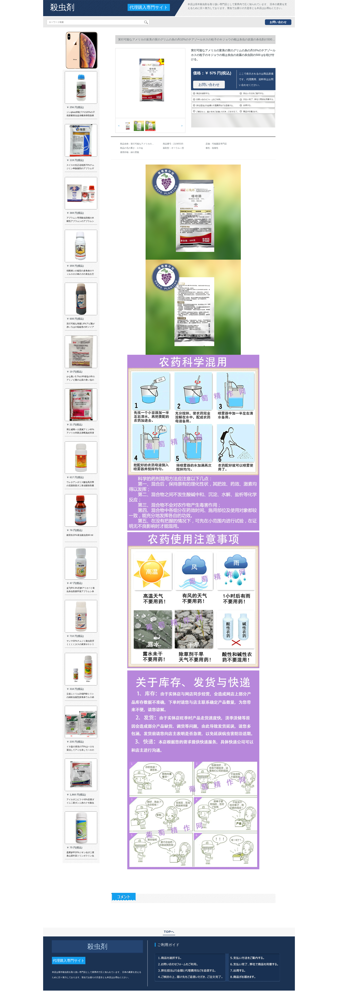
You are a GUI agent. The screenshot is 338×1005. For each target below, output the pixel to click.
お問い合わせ (278, 22)
